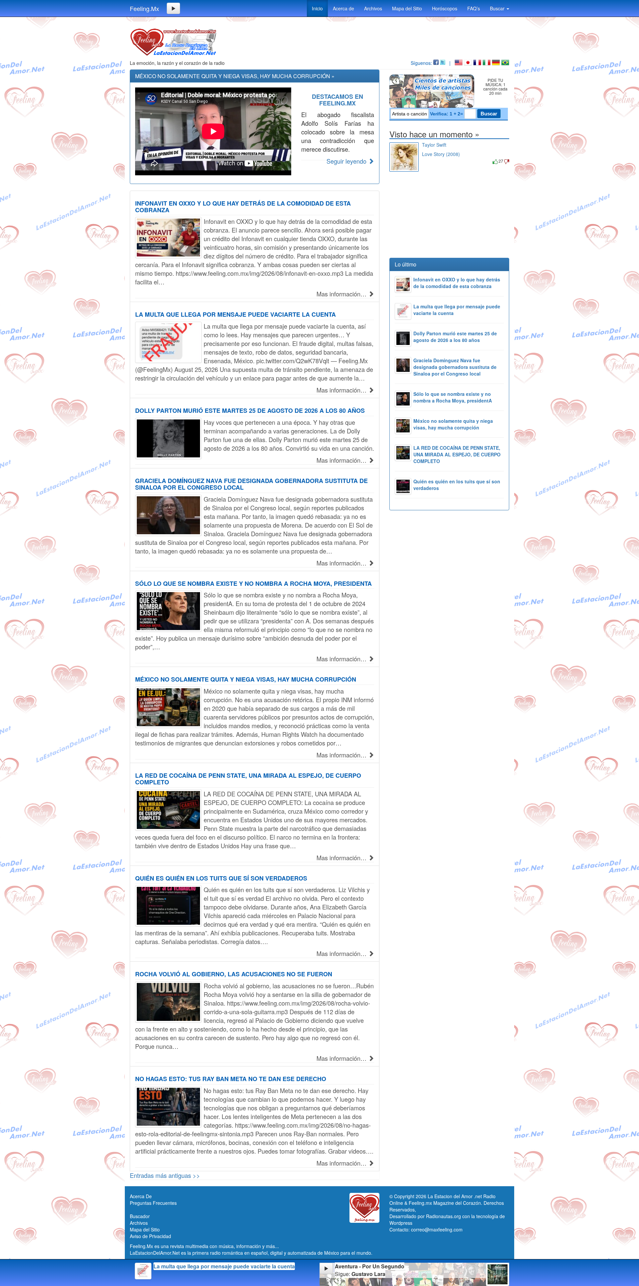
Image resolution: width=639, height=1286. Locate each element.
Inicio (317, 8)
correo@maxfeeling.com (437, 1229)
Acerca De (141, 1196)
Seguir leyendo (347, 161)
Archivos (373, 8)
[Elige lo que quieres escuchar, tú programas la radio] (433, 91)
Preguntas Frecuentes (153, 1203)
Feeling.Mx (144, 8)
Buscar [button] (498, 8)
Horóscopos (444, 8)
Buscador (140, 1216)
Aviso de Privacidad (150, 1236)
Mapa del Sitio (407, 8)
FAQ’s (473, 8)
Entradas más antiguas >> (165, 1175)
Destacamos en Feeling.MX (337, 99)
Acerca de (343, 8)
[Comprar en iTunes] (429, 160)
